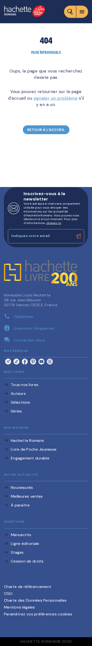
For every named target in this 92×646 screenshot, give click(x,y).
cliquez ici (53, 223)
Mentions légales (19, 607)
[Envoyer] (78, 236)
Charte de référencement (27, 586)
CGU (8, 593)
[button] (46, 129)
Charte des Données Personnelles (35, 600)
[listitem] (8, 361)
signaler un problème (56, 98)
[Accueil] (24, 11)
